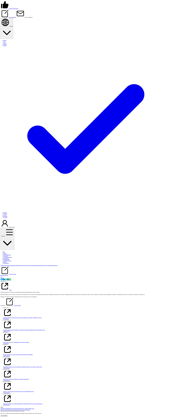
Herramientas (6, 263)
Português (28, 408)
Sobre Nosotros (4, 410)
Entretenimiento (6, 259)
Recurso (5, 262)
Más (2, 407)
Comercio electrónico (7, 257)
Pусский (32, 408)
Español (14, 408)
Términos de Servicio (20, 410)
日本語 (7, 408)
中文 (5, 408)
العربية (24, 408)
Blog (4, 252)
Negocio (5, 253)
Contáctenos (27, 410)
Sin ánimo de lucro (7, 260)
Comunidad (5, 256)
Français (17, 408)
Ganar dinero (6, 258)
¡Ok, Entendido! (4, 415)
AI (3, 251)
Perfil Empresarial (7, 254)
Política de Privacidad (11, 410)
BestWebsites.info (4, 275)
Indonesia (21, 408)
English (2, 408)
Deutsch (10, 408)
